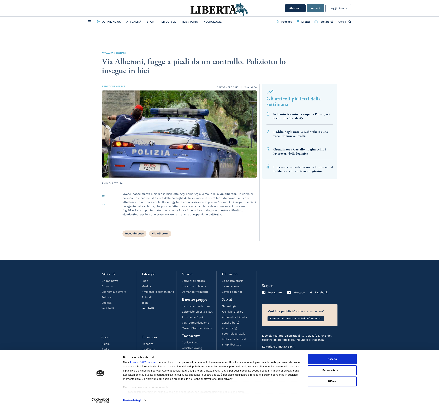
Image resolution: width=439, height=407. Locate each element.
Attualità (133, 21)
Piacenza (147, 343)
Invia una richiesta (194, 286)
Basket (106, 349)
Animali (147, 297)
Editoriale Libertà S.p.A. (197, 311)
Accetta (332, 358)
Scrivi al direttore (193, 280)
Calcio (106, 343)
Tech (145, 302)
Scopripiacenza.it (233, 333)
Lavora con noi (232, 291)
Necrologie (213, 21)
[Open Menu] (89, 21)
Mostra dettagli (132, 400)
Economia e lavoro (114, 291)
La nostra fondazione (196, 306)
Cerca (342, 21)
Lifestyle (168, 21)
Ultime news (110, 280)
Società (106, 302)
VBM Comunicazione (195, 322)
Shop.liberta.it (231, 344)
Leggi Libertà (338, 8)
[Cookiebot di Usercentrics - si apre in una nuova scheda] (100, 400)
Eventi (305, 21)
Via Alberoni (160, 233)
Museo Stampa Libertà (197, 328)
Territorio (189, 21)
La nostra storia (232, 280)
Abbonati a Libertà (234, 317)
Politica (106, 297)
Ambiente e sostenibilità (158, 291)
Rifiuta (332, 381)
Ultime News (111, 21)
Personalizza (330, 370)
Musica (146, 286)
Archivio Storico (232, 311)
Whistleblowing (192, 348)
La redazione (230, 286)
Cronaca (121, 53)
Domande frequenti (195, 291)
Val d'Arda (148, 349)
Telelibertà (326, 21)
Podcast (286, 21)
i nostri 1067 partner (143, 362)
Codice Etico (190, 342)
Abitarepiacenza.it (234, 339)
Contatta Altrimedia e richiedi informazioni (295, 318)
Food (145, 280)
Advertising (229, 328)
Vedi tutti (108, 308)
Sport (151, 21)
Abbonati (295, 8)
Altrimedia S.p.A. (193, 317)
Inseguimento (134, 233)
